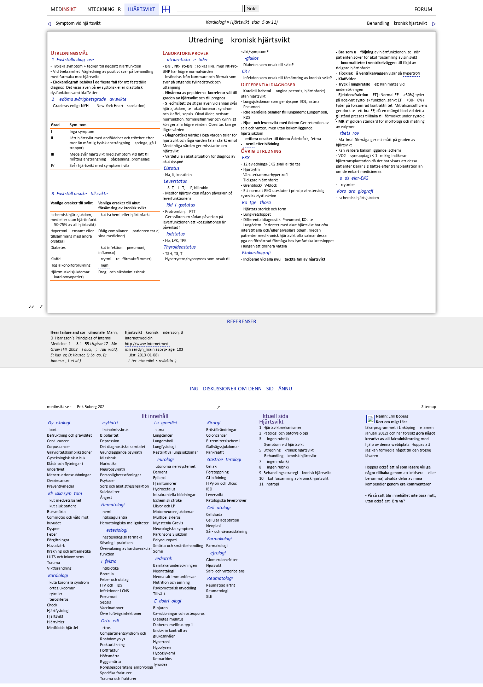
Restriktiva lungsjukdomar (175, 452)
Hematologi (112, 505)
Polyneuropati (165, 540)
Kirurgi (213, 423)
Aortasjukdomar (61, 588)
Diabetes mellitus (168, 619)
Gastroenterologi (224, 459)
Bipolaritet (109, 435)
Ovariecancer (58, 481)
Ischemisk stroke (167, 501)
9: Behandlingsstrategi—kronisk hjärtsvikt (295, 473)
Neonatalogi (163, 571)
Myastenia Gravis (168, 523)
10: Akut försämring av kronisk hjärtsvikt (293, 479)
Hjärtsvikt (141, 9)
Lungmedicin (166, 423)
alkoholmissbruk (131, 272)
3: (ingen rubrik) (274, 439)
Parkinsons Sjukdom (170, 534)
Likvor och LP (164, 506)
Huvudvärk (56, 546)
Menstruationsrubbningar (69, 475)
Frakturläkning (112, 645)
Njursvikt (213, 566)
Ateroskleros (58, 600)
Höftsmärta (110, 656)
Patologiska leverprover (226, 501)
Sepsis (105, 602)
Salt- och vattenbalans (225, 571)
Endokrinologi (167, 601)
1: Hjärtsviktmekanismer (280, 428)
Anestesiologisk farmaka (121, 537)
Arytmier (54, 594)
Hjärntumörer (164, 484)
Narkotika (108, 464)
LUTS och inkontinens (65, 557)
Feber (52, 534)
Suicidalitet (110, 492)
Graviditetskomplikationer (69, 452)
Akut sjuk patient (61, 506)
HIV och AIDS (111, 585)
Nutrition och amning (171, 583)
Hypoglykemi (164, 653)
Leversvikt (214, 495)
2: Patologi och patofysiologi (283, 433)
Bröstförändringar (221, 430)
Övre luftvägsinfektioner (120, 614)
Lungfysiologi (164, 447)
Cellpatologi (219, 508)
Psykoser (107, 481)
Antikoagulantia (113, 518)
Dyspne (53, 529)
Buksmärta (56, 512)
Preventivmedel (60, 486)
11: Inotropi (269, 484)
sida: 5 (258, 22)
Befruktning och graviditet (69, 435)
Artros (105, 628)
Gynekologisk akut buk (66, 458)
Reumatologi (220, 578)
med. (64, 9)
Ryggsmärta (110, 662)
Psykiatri (109, 423)
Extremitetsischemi (223, 441)
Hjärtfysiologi (58, 611)
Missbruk (108, 458)
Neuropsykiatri (112, 469)
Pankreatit (215, 452)
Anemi (249, 144)
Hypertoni (59, 231)
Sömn (158, 551)
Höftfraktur (109, 650)
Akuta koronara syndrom (68, 583)
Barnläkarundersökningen (175, 566)
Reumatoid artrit (220, 585)
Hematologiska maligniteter (124, 523)
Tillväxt (159, 594)
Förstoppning (217, 472)
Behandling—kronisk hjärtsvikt (397, 23)
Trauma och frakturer (118, 679)
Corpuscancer (58, 447)
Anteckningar (102, 9)
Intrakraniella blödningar (174, 495)
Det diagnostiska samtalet (122, 447)
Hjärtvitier (55, 622)
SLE (209, 597)
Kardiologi (216, 22)
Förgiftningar (58, 540)
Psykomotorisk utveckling (174, 588)
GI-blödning (216, 478)
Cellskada (214, 515)
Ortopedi (110, 621)
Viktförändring (59, 568)
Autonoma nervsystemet (174, 467)
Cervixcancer (58, 441)
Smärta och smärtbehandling (178, 546)
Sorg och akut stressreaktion (124, 486)
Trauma (53, 563)
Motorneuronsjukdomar (173, 512)
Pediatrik (163, 558)
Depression (109, 441)
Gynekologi (59, 423)
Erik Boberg (87, 407)
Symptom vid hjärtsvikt (78, 23)
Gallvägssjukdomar (222, 447)
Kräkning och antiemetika (69, 551)
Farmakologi (219, 539)
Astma (158, 430)
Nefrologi (216, 553)
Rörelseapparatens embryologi (126, 667)
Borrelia (107, 574)
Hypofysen (162, 648)
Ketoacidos (162, 659)
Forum (423, 9)
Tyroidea (160, 665)
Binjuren (160, 608)
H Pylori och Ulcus (221, 484)
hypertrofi (411, 73)
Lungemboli (163, 441)
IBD (209, 489)
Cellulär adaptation (222, 520)
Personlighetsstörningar (120, 475)
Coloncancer (216, 435)
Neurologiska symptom (173, 529)
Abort (52, 430)
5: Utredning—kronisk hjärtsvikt (286, 450)
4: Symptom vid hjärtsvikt (281, 445)
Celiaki (211, 467)
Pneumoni (108, 597)
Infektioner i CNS (114, 591)
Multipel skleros (167, 518)
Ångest (106, 498)
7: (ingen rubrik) (274, 462)
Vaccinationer (111, 608)
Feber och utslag (114, 580)
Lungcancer (163, 435)
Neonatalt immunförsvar (174, 577)
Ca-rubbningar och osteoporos (179, 614)
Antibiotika (109, 568)
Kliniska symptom (65, 493)
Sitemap (428, 407)
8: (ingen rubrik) (274, 467)
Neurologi (164, 459)
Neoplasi (213, 526)
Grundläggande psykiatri (121, 452)
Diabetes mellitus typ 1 (173, 625)
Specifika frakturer (116, 673)
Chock (52, 605)
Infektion (110, 561)
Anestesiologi (114, 530)
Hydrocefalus (164, 489)
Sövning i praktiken (116, 543)
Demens (160, 472)
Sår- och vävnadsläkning (227, 532)
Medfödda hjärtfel (62, 628)
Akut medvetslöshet (64, 501)
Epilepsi (160, 478)
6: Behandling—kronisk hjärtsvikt (287, 456)
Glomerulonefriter (222, 560)
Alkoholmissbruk (114, 430)
